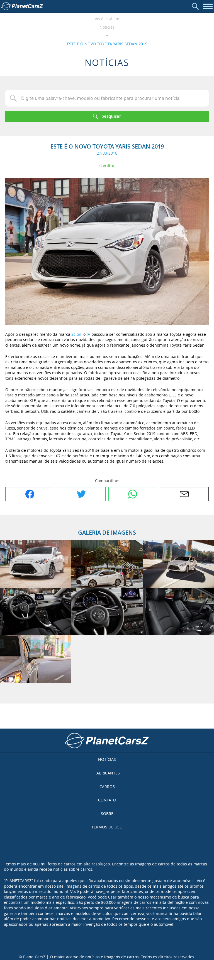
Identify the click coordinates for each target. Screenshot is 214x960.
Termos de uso (107, 827)
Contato (107, 800)
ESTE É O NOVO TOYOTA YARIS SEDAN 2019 (107, 43)
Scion (76, 334)
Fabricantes (107, 773)
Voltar (109, 165)
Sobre (107, 813)
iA (88, 334)
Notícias (107, 27)
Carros (107, 786)
